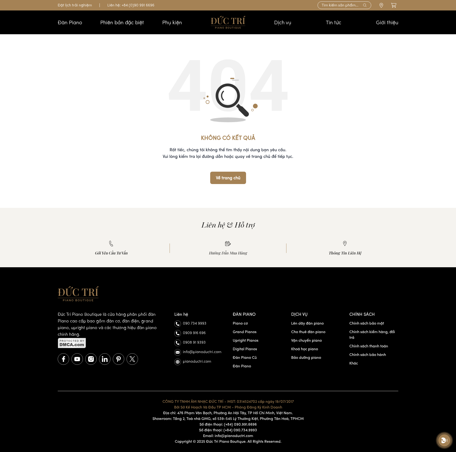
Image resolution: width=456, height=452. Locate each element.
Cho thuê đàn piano (308, 331)
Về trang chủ (228, 178)
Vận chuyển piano (306, 340)
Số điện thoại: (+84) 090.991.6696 (228, 424)
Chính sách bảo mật (366, 323)
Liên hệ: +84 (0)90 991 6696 (130, 5)
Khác (353, 363)
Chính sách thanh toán (368, 346)
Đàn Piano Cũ (245, 357)
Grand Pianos (244, 331)
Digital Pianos (245, 348)
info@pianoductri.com (202, 351)
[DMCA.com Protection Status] (111, 343)
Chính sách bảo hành (367, 354)
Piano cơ (240, 323)
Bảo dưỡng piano (306, 357)
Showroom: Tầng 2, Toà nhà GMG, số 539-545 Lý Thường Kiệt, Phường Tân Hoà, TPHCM (228, 418)
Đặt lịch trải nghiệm (75, 5)
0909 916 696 (194, 332)
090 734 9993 (194, 323)
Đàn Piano (242, 366)
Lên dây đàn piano (307, 323)
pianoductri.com (197, 361)
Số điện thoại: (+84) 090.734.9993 (228, 430)
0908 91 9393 (194, 342)
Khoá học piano (304, 348)
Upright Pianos (245, 340)
